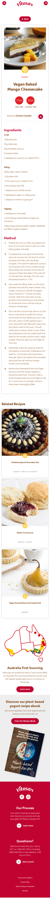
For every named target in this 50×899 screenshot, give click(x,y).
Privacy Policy (25, 882)
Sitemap (25, 891)
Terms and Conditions (25, 878)
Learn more (25, 689)
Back (26, 19)
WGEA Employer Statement (25, 886)
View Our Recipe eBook (25, 721)
